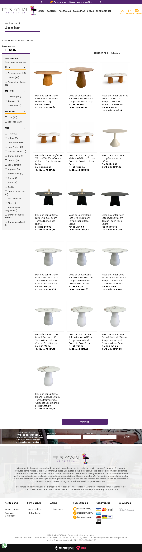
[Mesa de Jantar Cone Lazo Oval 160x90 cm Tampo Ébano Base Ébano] (115, 197)
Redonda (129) (15, 121)
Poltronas (65, 11)
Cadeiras (52, 11)
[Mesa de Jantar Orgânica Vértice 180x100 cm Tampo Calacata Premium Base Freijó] (115, 77)
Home (4, 41)
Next (100, 2)
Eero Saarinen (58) (17, 73)
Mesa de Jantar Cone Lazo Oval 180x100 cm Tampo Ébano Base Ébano (46, 216)
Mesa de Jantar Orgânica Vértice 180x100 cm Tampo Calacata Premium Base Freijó (115, 96)
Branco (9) (13, 178)
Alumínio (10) (14, 101)
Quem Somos (12, 509)
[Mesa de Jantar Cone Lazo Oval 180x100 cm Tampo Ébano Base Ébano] (48, 197)
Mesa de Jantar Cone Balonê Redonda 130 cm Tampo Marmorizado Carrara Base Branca (47, 275)
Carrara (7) (13, 160)
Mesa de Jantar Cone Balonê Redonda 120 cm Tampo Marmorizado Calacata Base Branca (81, 335)
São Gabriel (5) (15, 164)
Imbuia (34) (13, 138)
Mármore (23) (14, 105)
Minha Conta (34, 513)
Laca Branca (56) (16, 142)
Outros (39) (13, 77)
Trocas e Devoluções (11, 514)
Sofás (90, 11)
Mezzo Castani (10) (17, 151)
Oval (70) (12, 117)
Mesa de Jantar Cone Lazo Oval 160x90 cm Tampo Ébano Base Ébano (113, 216)
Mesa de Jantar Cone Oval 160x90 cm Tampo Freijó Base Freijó (47, 96)
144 (31, 41)
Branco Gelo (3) (15, 173)
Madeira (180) (14, 96)
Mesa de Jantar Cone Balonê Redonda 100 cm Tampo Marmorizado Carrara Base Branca (47, 335)
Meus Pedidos (34, 509)
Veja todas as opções (15, 62)
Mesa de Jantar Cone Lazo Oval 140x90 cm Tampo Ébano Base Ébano (80, 216)
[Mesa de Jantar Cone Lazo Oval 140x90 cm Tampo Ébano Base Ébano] (82, 197)
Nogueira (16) (14, 169)
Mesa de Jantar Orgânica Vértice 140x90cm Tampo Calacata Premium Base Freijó (82, 156)
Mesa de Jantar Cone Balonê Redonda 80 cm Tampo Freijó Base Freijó (81, 96)
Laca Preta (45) (15, 147)
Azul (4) (12, 187)
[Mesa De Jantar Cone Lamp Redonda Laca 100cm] (115, 137)
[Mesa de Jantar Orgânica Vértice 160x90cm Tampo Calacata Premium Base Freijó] (48, 137)
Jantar (23, 41)
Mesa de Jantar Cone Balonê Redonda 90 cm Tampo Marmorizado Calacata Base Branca (47, 395)
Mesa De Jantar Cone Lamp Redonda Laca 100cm (113, 156)
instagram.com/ (85, 512)
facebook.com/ (84, 517)
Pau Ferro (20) (15, 198)
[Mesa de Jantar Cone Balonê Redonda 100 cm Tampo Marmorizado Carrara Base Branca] (48, 316)
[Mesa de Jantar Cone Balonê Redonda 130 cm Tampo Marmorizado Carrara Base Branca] (48, 256)
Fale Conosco (57, 509)
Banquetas (79, 11)
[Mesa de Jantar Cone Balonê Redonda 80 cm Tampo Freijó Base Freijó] (82, 77)
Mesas (41, 11)
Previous (41, 2)
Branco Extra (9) (16, 156)
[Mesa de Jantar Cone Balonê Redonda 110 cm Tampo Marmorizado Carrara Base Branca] (115, 256)
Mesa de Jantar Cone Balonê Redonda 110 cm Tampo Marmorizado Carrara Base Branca (114, 275)
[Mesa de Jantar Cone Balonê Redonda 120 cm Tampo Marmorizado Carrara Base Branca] (82, 256)
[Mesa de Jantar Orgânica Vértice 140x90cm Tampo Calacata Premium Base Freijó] (82, 137)
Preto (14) (12, 182)
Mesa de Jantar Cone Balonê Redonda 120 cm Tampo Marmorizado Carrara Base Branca (81, 275)
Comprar (48, 111)
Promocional (103, 11)
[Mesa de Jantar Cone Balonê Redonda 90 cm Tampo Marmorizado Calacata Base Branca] (48, 376)
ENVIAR (127, 437)
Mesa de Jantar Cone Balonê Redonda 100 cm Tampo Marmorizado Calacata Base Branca (114, 335)
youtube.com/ (84, 508)
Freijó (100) (13, 133)
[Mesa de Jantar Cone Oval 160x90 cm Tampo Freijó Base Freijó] (48, 77)
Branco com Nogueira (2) (12, 209)
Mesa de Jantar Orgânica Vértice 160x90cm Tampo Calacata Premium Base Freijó (48, 156)
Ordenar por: (100, 53)
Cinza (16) (12, 203)
